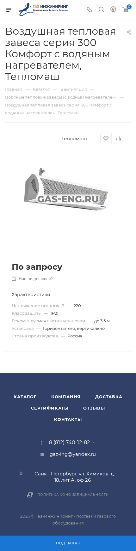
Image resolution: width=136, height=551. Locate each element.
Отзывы (94, 407)
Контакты (68, 419)
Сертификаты (50, 407)
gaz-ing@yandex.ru (73, 454)
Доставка (108, 396)
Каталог (25, 396)
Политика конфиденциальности (73, 495)
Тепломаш (74, 138)
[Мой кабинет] (113, 10)
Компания (66, 396)
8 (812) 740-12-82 (69, 442)
